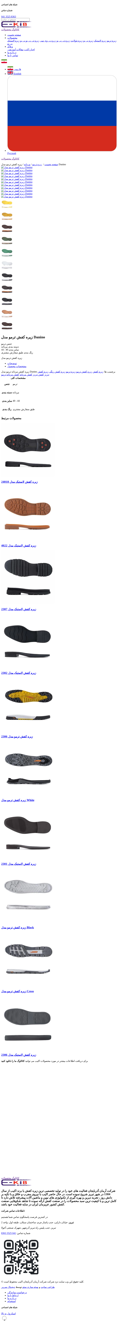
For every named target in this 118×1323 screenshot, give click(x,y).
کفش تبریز (38, 374)
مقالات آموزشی (15, 49)
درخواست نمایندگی (17, 1292)
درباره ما (11, 52)
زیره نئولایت (77, 40)
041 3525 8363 (8, 16)
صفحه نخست (14, 35)
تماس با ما (12, 55)
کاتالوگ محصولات (10, 29)
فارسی (17, 69)
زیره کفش (98, 371)
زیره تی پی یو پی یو (29, 40)
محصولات (12, 37)
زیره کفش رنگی (57, 371)
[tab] (62, 363)
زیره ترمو (111, 40)
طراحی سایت (48, 1287)
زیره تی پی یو (63, 40)
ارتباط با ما (12, 1295)
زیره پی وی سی (48, 40)
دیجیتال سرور (8, 1287)
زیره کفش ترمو (84, 371)
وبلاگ (10, 46)
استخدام (11, 1301)
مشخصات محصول (16, 366)
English (17, 73)
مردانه (27, 164)
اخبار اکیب (29, 49)
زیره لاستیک (100, 40)
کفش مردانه (26, 374)
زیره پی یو (88, 40)
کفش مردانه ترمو (10, 374)
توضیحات (12, 363)
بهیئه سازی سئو (30, 1287)
